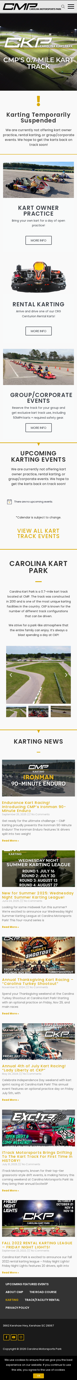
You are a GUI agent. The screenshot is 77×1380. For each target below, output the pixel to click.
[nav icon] (71, 6)
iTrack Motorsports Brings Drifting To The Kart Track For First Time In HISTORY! (37, 1156)
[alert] (38, 501)
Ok (38, 1375)
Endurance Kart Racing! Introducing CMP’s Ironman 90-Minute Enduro (34, 806)
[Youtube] (14, 1337)
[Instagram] (21, 1337)
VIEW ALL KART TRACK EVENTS (38, 533)
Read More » (10, 840)
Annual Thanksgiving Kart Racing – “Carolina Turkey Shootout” (38, 981)
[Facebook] (6, 1337)
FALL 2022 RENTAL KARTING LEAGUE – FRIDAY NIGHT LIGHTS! (37, 1245)
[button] (10, 674)
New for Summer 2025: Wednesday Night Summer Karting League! (38, 895)
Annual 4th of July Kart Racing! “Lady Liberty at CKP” (34, 1068)
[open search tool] (63, 6)
